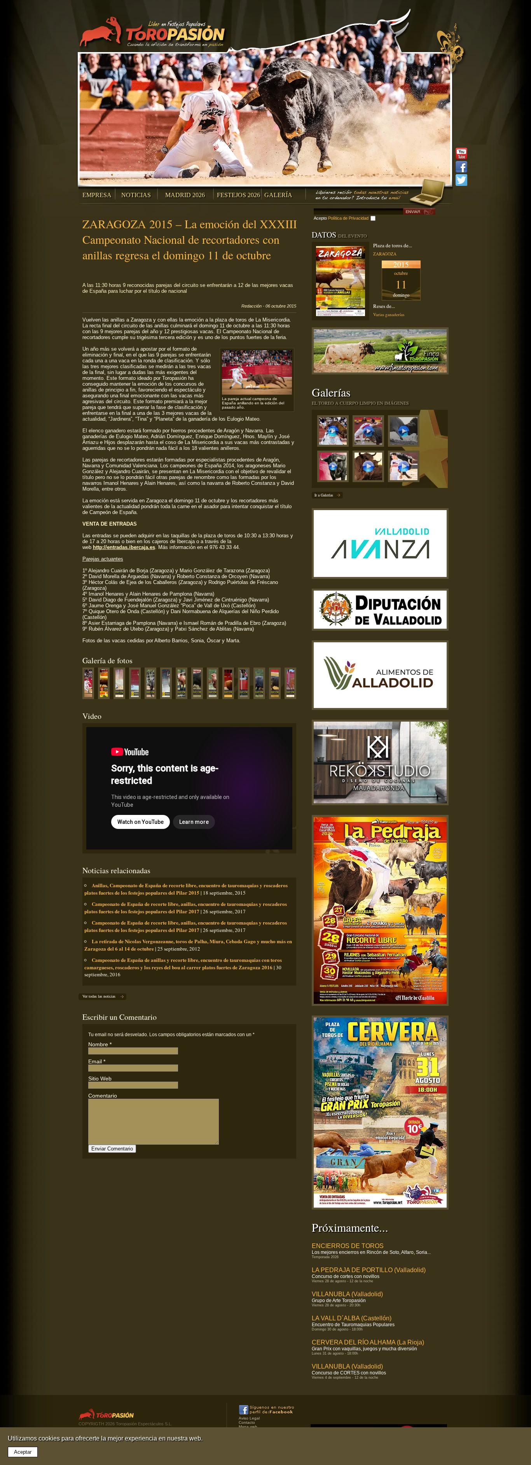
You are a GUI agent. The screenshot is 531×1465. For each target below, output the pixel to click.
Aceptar (22, 1452)
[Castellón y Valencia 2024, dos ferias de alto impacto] (335, 468)
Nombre (98, 1044)
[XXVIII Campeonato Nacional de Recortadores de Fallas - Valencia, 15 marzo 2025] (370, 433)
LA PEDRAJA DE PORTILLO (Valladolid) (369, 1270)
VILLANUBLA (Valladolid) (347, 1294)
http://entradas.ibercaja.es (124, 547)
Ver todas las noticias (98, 996)
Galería (278, 195)
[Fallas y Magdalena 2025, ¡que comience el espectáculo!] (405, 433)
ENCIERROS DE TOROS (348, 1246)
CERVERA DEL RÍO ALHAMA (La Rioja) (368, 1342)
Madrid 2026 (185, 195)
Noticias (136, 195)
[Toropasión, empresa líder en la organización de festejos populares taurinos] (154, 33)
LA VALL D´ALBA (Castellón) (351, 1318)
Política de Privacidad (348, 218)
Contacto (247, 1422)
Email (95, 1061)
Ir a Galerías (323, 495)
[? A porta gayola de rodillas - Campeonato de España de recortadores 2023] (405, 468)
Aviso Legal (249, 1418)
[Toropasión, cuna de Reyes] (370, 468)
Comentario (102, 1096)
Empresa (97, 195)
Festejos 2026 (238, 195)
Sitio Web (100, 1078)
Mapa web (248, 1427)
